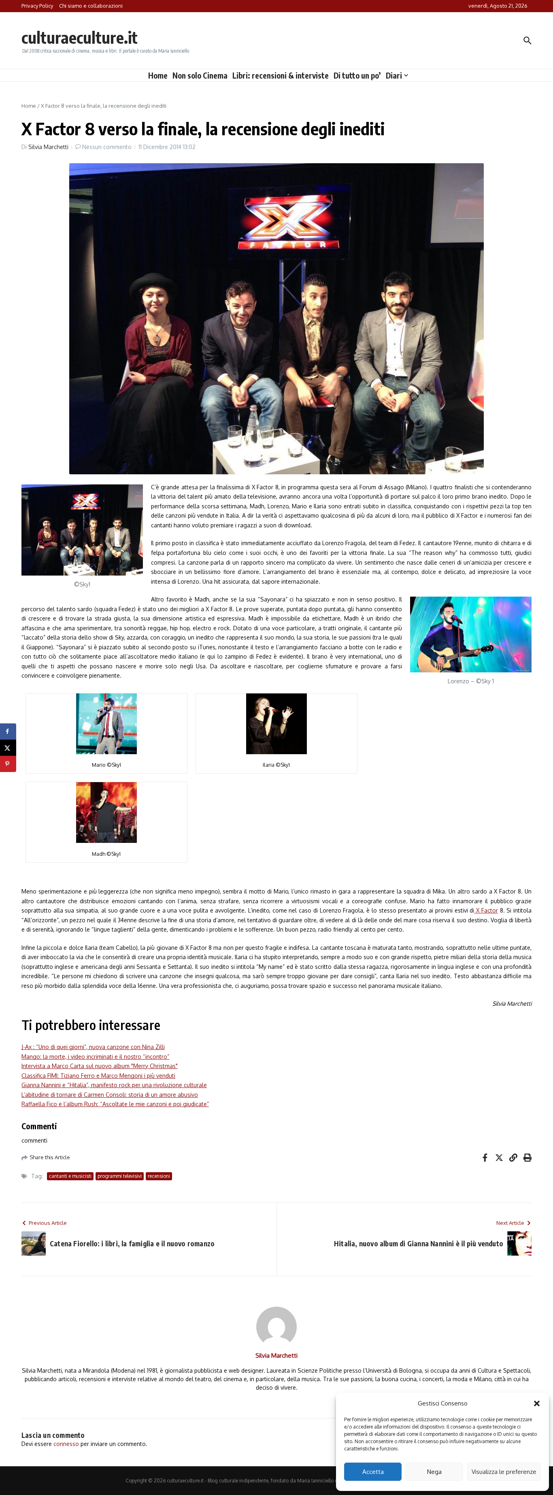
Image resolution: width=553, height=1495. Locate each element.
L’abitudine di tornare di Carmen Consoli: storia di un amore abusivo (109, 1094)
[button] (537, 1403)
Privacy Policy (37, 5)
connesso (66, 1443)
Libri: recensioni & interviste (280, 75)
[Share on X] (8, 748)
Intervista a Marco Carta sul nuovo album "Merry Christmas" (99, 1065)
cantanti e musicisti (70, 1176)
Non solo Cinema (200, 75)
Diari (394, 75)
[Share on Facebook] (8, 731)
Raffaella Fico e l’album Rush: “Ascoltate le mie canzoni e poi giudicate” (115, 1103)
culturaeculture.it (79, 37)
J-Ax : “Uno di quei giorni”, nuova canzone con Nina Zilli (93, 1046)
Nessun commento (107, 146)
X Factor (486, 910)
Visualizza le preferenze (504, 1472)
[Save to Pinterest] (8, 764)
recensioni (159, 1176)
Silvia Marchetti (48, 146)
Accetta (373, 1472)
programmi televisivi (120, 1176)
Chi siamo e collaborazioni (91, 5)
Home (158, 75)
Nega (434, 1472)
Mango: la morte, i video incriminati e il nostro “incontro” (95, 1056)
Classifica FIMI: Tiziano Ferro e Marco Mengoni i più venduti (98, 1075)
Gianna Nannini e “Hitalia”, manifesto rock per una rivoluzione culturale (114, 1084)
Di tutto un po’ (357, 75)
